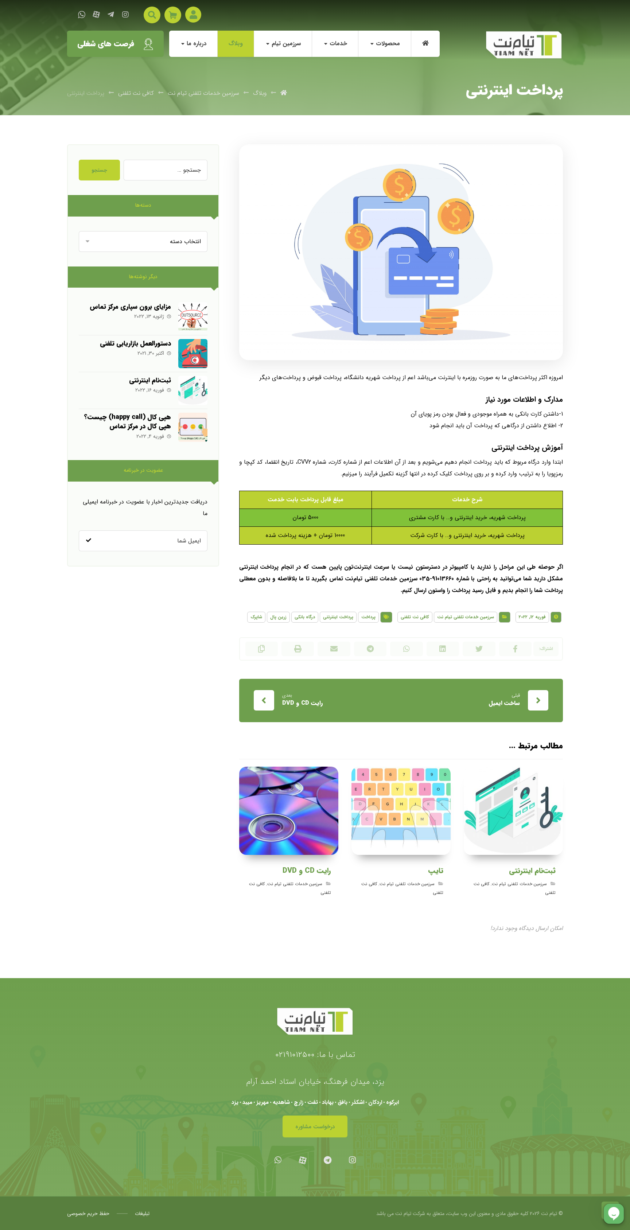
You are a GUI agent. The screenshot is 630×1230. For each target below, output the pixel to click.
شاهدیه (281, 1102)
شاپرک (256, 617)
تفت (312, 1102)
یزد (235, 1102)
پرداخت (368, 617)
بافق (342, 1102)
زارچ (298, 1102)
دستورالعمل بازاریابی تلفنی (135, 343)
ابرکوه (392, 1102)
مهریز (262, 1102)
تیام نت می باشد (393, 1214)
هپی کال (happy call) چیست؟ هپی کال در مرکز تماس (127, 421)
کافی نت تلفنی (415, 617)
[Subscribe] (88, 540)
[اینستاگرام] (125, 14)
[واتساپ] (81, 14)
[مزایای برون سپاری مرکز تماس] (192, 316)
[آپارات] (96, 14)
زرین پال (278, 617)
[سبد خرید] (172, 14)
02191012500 (295, 1054)
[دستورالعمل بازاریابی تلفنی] (192, 353)
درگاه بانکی (305, 617)
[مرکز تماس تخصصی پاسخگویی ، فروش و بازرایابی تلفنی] (524, 45)
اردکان (375, 1102)
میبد (247, 1102)
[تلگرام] (111, 14)
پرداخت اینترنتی (338, 617)
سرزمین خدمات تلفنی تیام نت (465, 617)
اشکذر (357, 1102)
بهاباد (328, 1102)
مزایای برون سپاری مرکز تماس (130, 306)
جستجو (99, 170)
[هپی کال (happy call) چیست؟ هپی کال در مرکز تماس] (192, 427)
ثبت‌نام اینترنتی (150, 380)
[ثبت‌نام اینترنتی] (192, 390)
